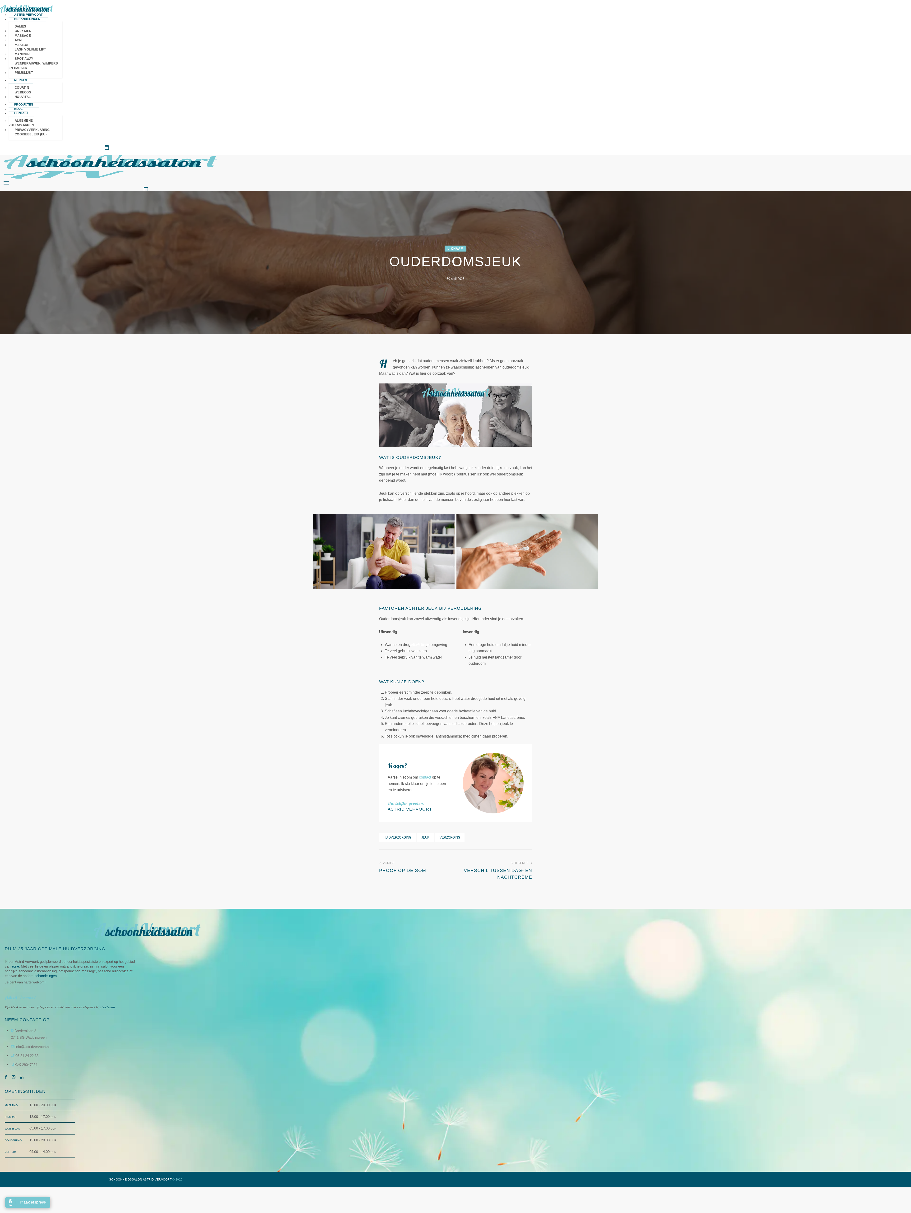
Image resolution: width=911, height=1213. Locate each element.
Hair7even (107, 1007)
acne (15, 966)
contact (425, 777)
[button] (6, 183)
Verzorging (450, 837)
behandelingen (45, 976)
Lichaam (455, 248)
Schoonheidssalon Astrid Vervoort (140, 1179)
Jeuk (425, 837)
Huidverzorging (397, 837)
